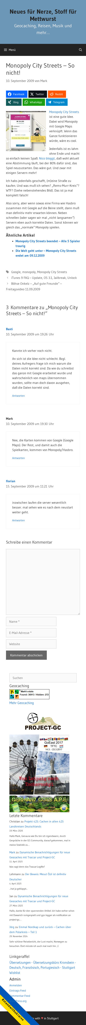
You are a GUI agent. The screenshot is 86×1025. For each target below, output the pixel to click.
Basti (9, 329)
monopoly (29, 272)
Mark (12, 852)
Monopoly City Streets (64, 112)
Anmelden (15, 985)
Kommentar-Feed (19, 996)
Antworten (18, 395)
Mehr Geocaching (21, 703)
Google (16, 272)
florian (10, 481)
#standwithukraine (13, 1009)
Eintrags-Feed (17, 990)
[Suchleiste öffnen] (80, 50)
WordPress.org (18, 1001)
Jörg (11, 927)
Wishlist (14, 973)
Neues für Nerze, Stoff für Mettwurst (43, 15)
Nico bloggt (47, 158)
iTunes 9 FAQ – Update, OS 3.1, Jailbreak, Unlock (44, 278)
